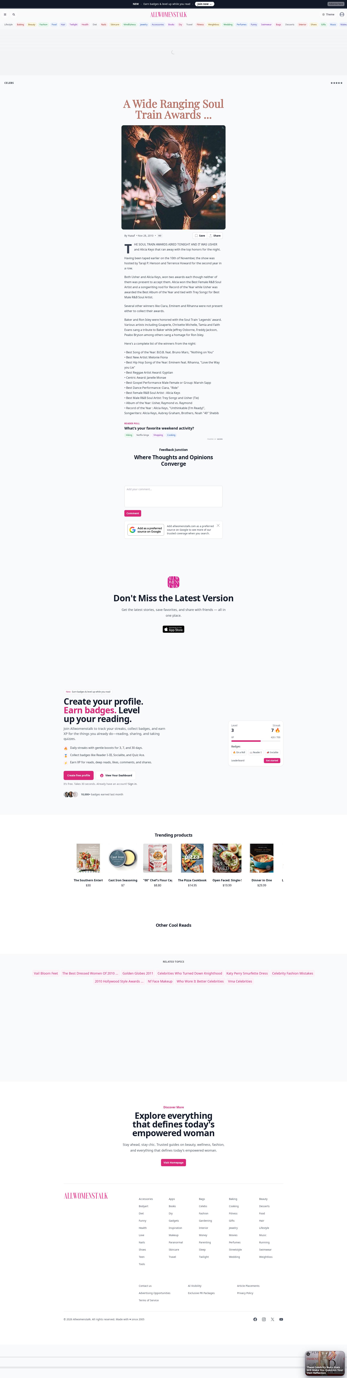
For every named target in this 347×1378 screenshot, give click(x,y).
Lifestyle (8, 24)
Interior (302, 24)
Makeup (174, 1235)
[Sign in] (342, 14)
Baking (20, 24)
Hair (63, 24)
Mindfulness (130, 24)
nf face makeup (160, 981)
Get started (272, 760)
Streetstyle (235, 1249)
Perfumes (242, 24)
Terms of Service (149, 1300)
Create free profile (78, 775)
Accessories (158, 24)
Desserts (289, 24)
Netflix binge (142, 435)
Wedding (228, 24)
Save (202, 235)
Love (141, 1235)
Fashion (43, 24)
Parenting (205, 1242)
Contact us (145, 1285)
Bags (278, 24)
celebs (9, 83)
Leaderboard (237, 760)
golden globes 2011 (138, 973)
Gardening (205, 1220)
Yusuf (131, 235)
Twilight (73, 24)
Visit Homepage (173, 1162)
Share (216, 235)
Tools (142, 1264)
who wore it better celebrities (200, 981)
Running (264, 1242)
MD (159, 235)
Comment (133, 513)
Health (85, 24)
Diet (95, 24)
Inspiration (175, 1228)
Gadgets (174, 1220)
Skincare (115, 24)
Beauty (31, 24)
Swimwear (266, 24)
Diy (180, 24)
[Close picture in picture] (308, 1354)
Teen (142, 1257)
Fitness (200, 24)
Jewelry (143, 24)
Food (54, 24)
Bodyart (143, 1206)
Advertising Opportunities (154, 1293)
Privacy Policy (245, 1293)
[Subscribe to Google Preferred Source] (145, 530)
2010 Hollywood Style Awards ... (119, 981)
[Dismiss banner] (218, 525)
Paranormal (176, 1242)
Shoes (314, 24)
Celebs (203, 1206)
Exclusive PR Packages (201, 1293)
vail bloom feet (46, 973)
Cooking (171, 435)
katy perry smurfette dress (247, 973)
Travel (189, 24)
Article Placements (248, 1285)
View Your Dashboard (118, 775)
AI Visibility (194, 1285)
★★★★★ (337, 83)
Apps (172, 1199)
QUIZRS (220, 439)
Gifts (323, 24)
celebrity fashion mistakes (292, 973)
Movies (233, 1235)
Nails (103, 24)
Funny (254, 24)
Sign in (132, 784)
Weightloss (213, 24)
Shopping (158, 435)
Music (333, 24)
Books (171, 24)
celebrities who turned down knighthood (190, 973)
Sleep (202, 1249)
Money (203, 1235)
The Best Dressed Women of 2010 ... (90, 973)
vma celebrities (240, 981)
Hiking (129, 435)
